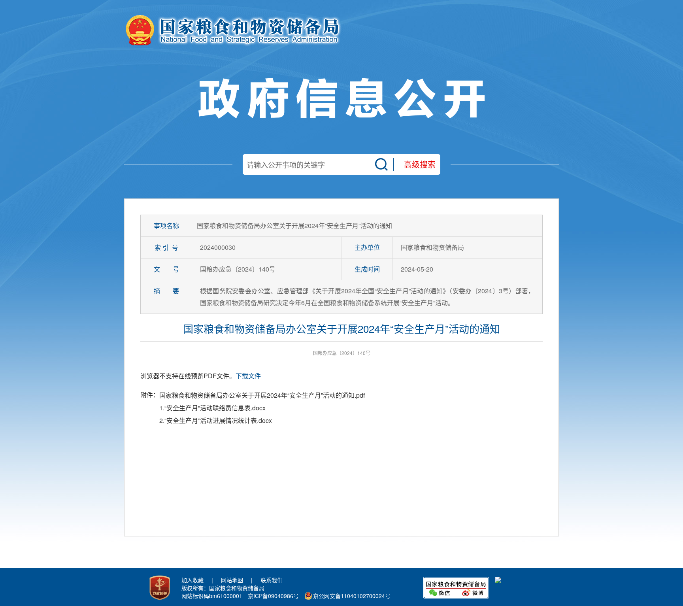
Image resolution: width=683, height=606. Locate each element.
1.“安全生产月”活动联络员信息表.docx (212, 407)
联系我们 (271, 580)
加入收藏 (192, 580)
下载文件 (248, 375)
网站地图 (232, 580)
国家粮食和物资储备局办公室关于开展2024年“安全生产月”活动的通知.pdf (262, 395)
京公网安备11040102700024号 (352, 596)
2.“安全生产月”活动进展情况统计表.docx (215, 420)
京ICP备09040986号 (273, 596)
